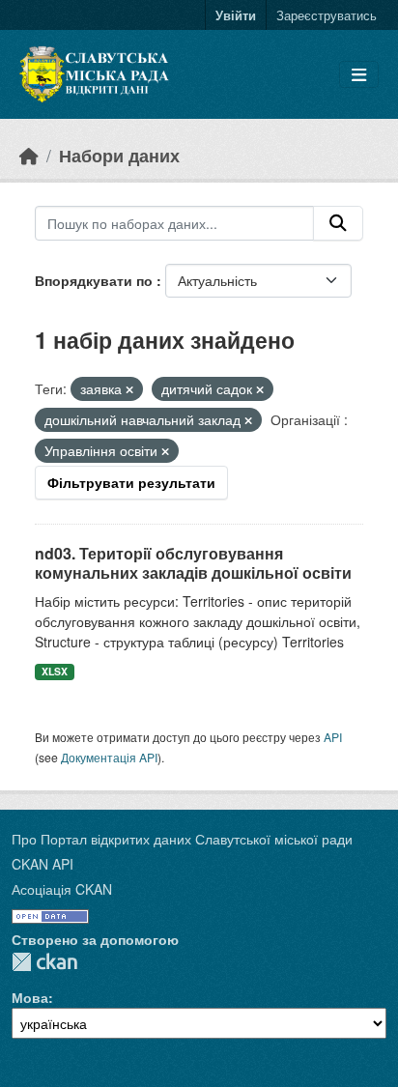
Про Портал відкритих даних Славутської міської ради (182, 838)
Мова (30, 997)
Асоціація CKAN (62, 889)
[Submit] (338, 223)
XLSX (55, 671)
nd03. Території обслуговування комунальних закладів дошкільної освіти (193, 563)
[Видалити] (129, 389)
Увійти (235, 15)
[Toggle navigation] (359, 75)
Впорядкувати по (95, 280)
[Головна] (29, 155)
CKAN (44, 962)
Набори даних (119, 155)
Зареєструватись (326, 15)
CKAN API (42, 863)
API (333, 737)
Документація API (109, 757)
